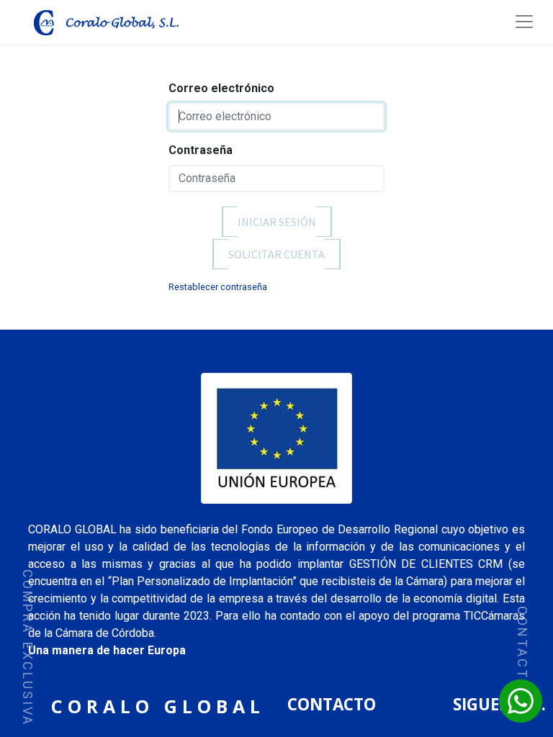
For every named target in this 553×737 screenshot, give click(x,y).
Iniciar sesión (277, 222)
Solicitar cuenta (276, 254)
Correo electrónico (221, 88)
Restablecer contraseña (217, 286)
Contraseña (200, 150)
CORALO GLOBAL (158, 706)
